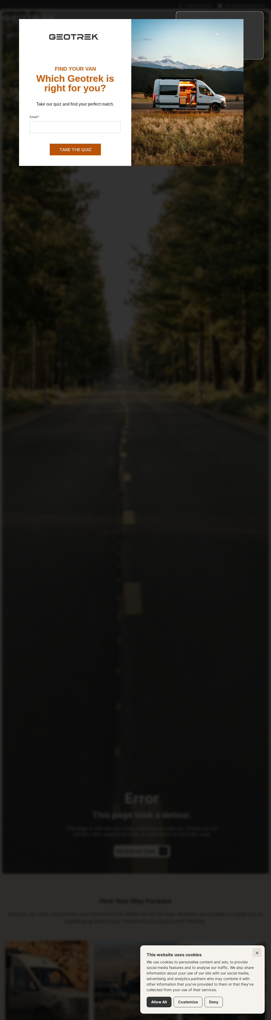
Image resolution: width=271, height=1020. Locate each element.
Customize (188, 1002)
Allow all (159, 1002)
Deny (213, 1002)
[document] (135, 510)
